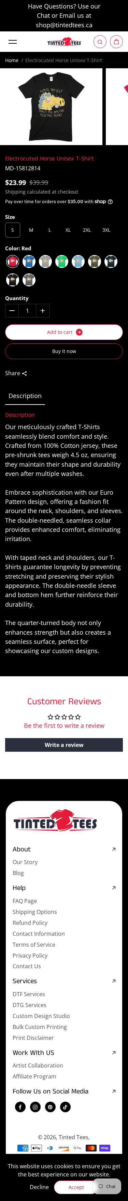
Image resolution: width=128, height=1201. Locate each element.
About (22, 850)
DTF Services (29, 994)
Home (11, 60)
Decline (39, 1187)
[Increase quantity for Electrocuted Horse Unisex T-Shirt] (42, 310)
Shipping (15, 191)
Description (25, 396)
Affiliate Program (34, 1076)
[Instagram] (35, 1107)
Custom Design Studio (41, 1016)
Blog (18, 873)
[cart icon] (116, 41)
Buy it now (64, 351)
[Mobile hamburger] (12, 41)
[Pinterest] (50, 1107)
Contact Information (39, 933)
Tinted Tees (73, 1137)
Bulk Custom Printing (40, 1027)
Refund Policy (30, 923)
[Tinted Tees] (64, 42)
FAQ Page (25, 901)
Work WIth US (33, 1053)
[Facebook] (20, 1107)
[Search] (100, 41)
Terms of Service (34, 944)
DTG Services (29, 1005)
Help (19, 888)
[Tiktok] (65, 1107)
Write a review (64, 745)
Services (25, 981)
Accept (76, 1187)
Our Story (25, 862)
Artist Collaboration (38, 1065)
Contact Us (27, 966)
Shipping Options (35, 912)
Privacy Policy (30, 955)
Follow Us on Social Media (50, 1092)
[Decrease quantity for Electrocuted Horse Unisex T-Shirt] (12, 310)
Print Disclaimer (33, 1038)
